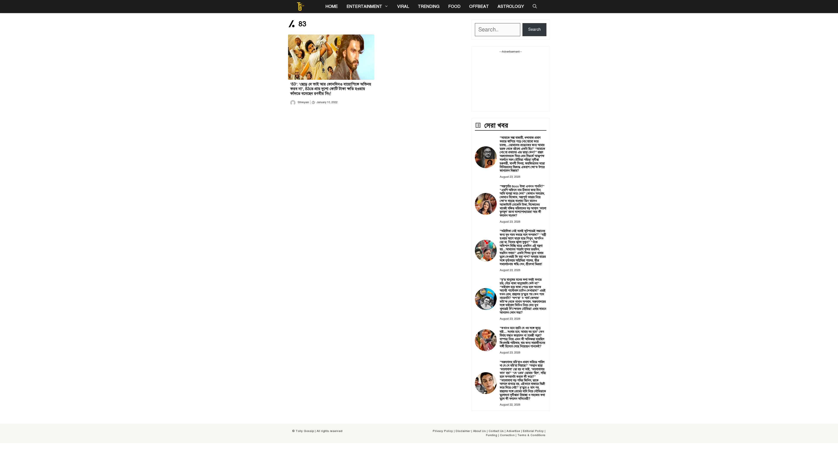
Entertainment (364, 6)
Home (331, 6)
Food (454, 6)
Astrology (511, 6)
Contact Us (496, 431)
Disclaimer (463, 431)
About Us (479, 431)
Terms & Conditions (531, 435)
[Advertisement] (510, 81)
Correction (507, 435)
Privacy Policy (443, 431)
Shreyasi (303, 102)
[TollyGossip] (300, 6)
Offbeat (479, 6)
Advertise (513, 431)
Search (534, 29)
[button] (534, 6)
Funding (491, 435)
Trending (429, 6)
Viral (403, 6)
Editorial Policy (533, 431)
